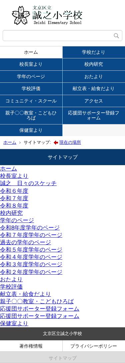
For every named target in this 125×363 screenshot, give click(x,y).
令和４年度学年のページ (31, 257)
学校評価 (31, 88)
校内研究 (11, 213)
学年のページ (31, 76)
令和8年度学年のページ (30, 228)
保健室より (31, 130)
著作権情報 (31, 346)
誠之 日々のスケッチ (28, 183)
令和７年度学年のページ (31, 235)
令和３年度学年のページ (31, 264)
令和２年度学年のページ (31, 272)
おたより (11, 279)
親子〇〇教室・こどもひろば (31, 115)
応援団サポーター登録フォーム (39, 309)
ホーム (31, 52)
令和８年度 (14, 206)
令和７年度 (14, 198)
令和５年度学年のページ (31, 250)
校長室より (31, 64)
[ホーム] (62, 15)
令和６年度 (14, 191)
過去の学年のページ (25, 242)
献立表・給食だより (25, 294)
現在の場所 (70, 142)
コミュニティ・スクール (31, 100)
